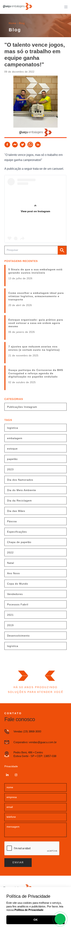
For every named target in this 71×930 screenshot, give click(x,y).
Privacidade (11, 766)
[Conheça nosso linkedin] (7, 775)
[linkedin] (38, 144)
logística (12, 646)
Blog (22, 23)
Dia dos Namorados (20, 479)
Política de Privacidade (28, 909)
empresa (12, 797)
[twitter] (22, 144)
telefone (11, 816)
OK (35, 919)
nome (10, 787)
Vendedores (15, 594)
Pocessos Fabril (17, 604)
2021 (10, 614)
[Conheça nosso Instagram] (16, 775)
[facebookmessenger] (15, 144)
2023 (10, 469)
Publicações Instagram (22, 406)
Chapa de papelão (19, 542)
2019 (10, 625)
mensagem (13, 826)
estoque (12, 448)
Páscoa (12, 521)
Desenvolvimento (18, 635)
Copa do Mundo (17, 583)
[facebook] (7, 144)
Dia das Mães (16, 510)
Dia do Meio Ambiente (21, 490)
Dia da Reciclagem (19, 500)
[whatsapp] (30, 144)
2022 (10, 552)
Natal (10, 562)
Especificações (17, 531)
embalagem (14, 438)
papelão (12, 459)
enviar (18, 862)
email (10, 807)
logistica (12, 427)
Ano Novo (13, 573)
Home (12, 23)
